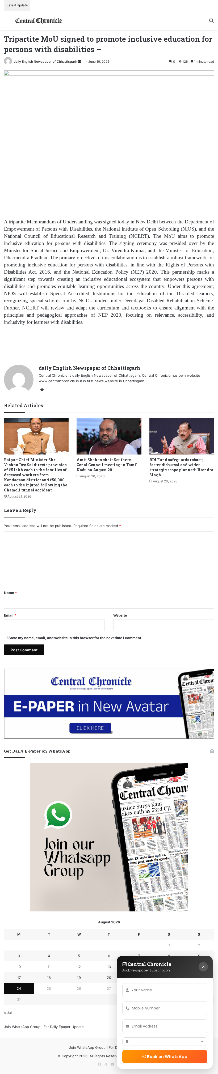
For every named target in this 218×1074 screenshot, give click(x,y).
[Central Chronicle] (38, 20)
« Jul (8, 1013)
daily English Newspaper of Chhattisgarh (45, 61)
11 (49, 967)
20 (109, 977)
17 (19, 977)
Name (10, 593)
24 (19, 988)
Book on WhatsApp (166, 1056)
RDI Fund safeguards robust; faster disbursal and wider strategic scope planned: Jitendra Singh (181, 467)
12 (79, 967)
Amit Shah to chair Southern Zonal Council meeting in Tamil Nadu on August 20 (107, 464)
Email (10, 615)
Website (120, 615)
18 (49, 977)
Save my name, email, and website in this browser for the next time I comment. (75, 638)
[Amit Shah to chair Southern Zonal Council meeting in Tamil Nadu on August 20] (109, 436)
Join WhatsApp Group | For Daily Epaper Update (44, 1027)
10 (19, 967)
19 (79, 977)
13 (109, 967)
